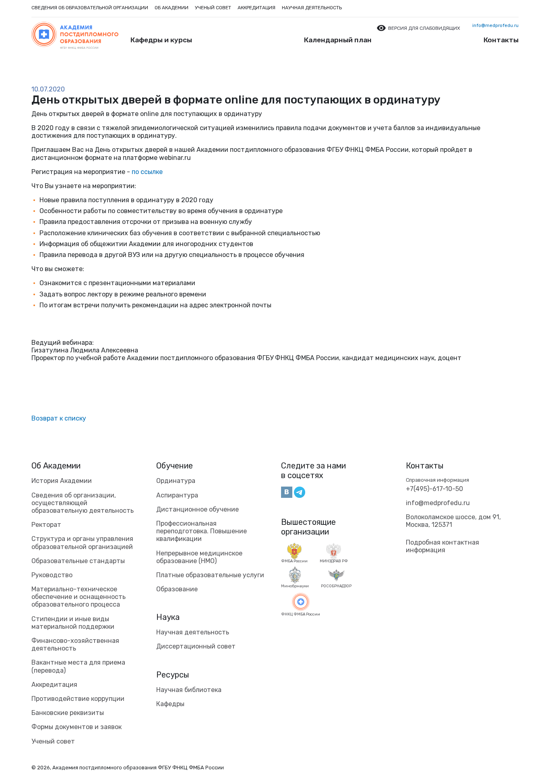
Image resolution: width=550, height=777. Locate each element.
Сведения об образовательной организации (89, 7)
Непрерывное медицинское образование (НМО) (199, 557)
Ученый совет (213, 7)
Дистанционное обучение (197, 509)
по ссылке (147, 172)
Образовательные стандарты (78, 561)
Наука (168, 617)
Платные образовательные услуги (210, 575)
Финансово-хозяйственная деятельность (75, 644)
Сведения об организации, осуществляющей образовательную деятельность (82, 502)
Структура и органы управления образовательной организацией (82, 542)
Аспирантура (177, 495)
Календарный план (338, 40)
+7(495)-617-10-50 (434, 489)
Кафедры (170, 704)
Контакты (501, 40)
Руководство (51, 575)
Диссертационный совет (196, 646)
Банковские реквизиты (67, 713)
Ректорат (46, 524)
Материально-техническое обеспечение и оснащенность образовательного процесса (78, 596)
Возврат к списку (58, 418)
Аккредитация (256, 7)
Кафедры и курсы (161, 40)
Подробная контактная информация (442, 546)
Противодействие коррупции (77, 698)
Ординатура (175, 481)
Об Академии (56, 465)
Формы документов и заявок (76, 727)
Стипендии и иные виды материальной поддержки (72, 622)
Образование (177, 589)
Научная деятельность (312, 7)
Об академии (171, 7)
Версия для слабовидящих (424, 28)
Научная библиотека (188, 690)
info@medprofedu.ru (495, 25)
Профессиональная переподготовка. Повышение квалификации (201, 531)
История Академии (61, 481)
